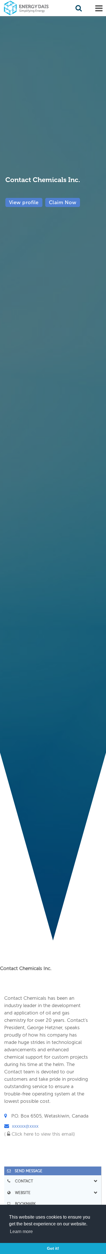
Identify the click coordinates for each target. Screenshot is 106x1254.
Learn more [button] (21, 1231)
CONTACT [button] (22, 1181)
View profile (24, 202)
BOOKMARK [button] (24, 1204)
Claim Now (63, 202)
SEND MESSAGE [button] (26, 1171)
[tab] (52, 1171)
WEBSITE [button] (21, 1192)
